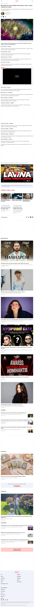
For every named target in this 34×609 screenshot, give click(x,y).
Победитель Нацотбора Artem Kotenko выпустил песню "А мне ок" (13, 291)
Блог (1, 581)
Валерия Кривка (7, 12)
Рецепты (2, 580)
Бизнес (2, 576)
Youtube (30, 185)
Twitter (3, 186)
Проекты (18, 574)
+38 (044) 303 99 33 (17, 550)
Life (1, 574)
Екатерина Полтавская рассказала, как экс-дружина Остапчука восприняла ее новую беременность (16, 517)
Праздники (19, 578)
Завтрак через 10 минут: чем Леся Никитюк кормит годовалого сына (13, 412)
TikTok (8, 186)
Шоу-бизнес (19, 576)
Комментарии (5, 217)
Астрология (5, 3)
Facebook (27, 185)
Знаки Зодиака (3, 190)
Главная (2, 3)
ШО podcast (2, 589)
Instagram (5, 186)
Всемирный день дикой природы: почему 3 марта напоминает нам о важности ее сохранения (18, 209)
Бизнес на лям (3, 594)
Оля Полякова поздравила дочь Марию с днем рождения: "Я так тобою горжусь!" (6, 209)
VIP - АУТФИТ (19, 581)
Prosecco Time (3, 591)
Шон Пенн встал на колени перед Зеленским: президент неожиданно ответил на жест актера (16, 428)
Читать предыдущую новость (5, 205)
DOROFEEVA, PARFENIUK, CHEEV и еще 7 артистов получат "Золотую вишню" (15, 377)
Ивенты (2, 593)
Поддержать (18, 486)
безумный (18, 144)
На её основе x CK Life (4, 583)
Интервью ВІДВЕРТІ (4, 587)
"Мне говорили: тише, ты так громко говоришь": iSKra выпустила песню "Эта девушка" (17, 319)
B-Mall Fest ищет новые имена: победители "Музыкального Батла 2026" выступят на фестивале (16, 348)
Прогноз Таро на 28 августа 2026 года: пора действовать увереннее (13, 476)
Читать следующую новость (18, 205)
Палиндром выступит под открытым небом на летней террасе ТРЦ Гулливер (15, 263)
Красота (18, 580)
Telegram (24, 185)
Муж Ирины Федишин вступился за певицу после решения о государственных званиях (17, 420)
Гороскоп (13, 190)
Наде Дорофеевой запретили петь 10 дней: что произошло (11, 404)
